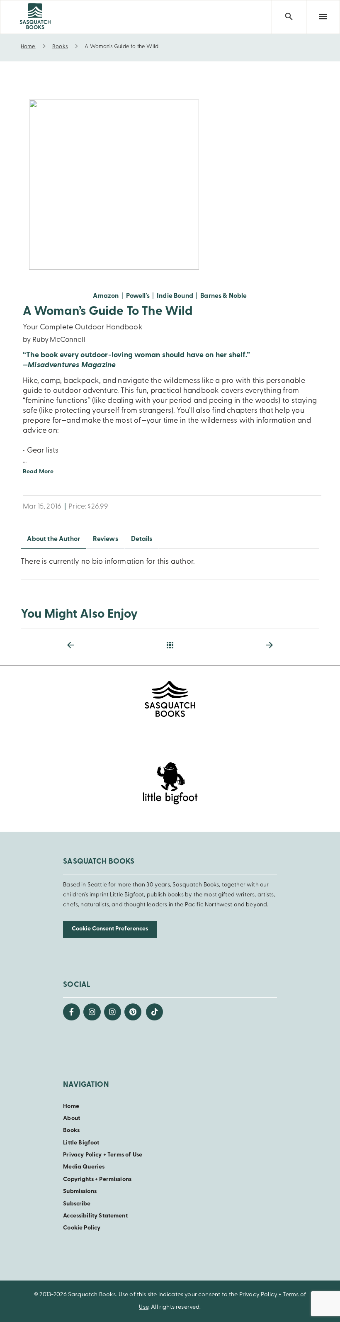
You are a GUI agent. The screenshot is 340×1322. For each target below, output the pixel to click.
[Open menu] (323, 17)
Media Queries (83, 1167)
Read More (38, 472)
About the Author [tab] (53, 539)
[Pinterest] (132, 1011)
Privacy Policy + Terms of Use (102, 1155)
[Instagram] (91, 1011)
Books (71, 1130)
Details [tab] (142, 539)
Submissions (80, 1191)
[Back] (170, 645)
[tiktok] (154, 1011)
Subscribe (76, 1204)
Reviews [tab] (105, 539)
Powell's (138, 296)
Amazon (106, 296)
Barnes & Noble (223, 296)
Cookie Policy (81, 1228)
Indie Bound (175, 296)
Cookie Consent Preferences (110, 929)
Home (71, 1106)
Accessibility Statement (95, 1216)
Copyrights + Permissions (97, 1179)
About (71, 1118)
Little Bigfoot (81, 1143)
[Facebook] (71, 1011)
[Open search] (289, 17)
